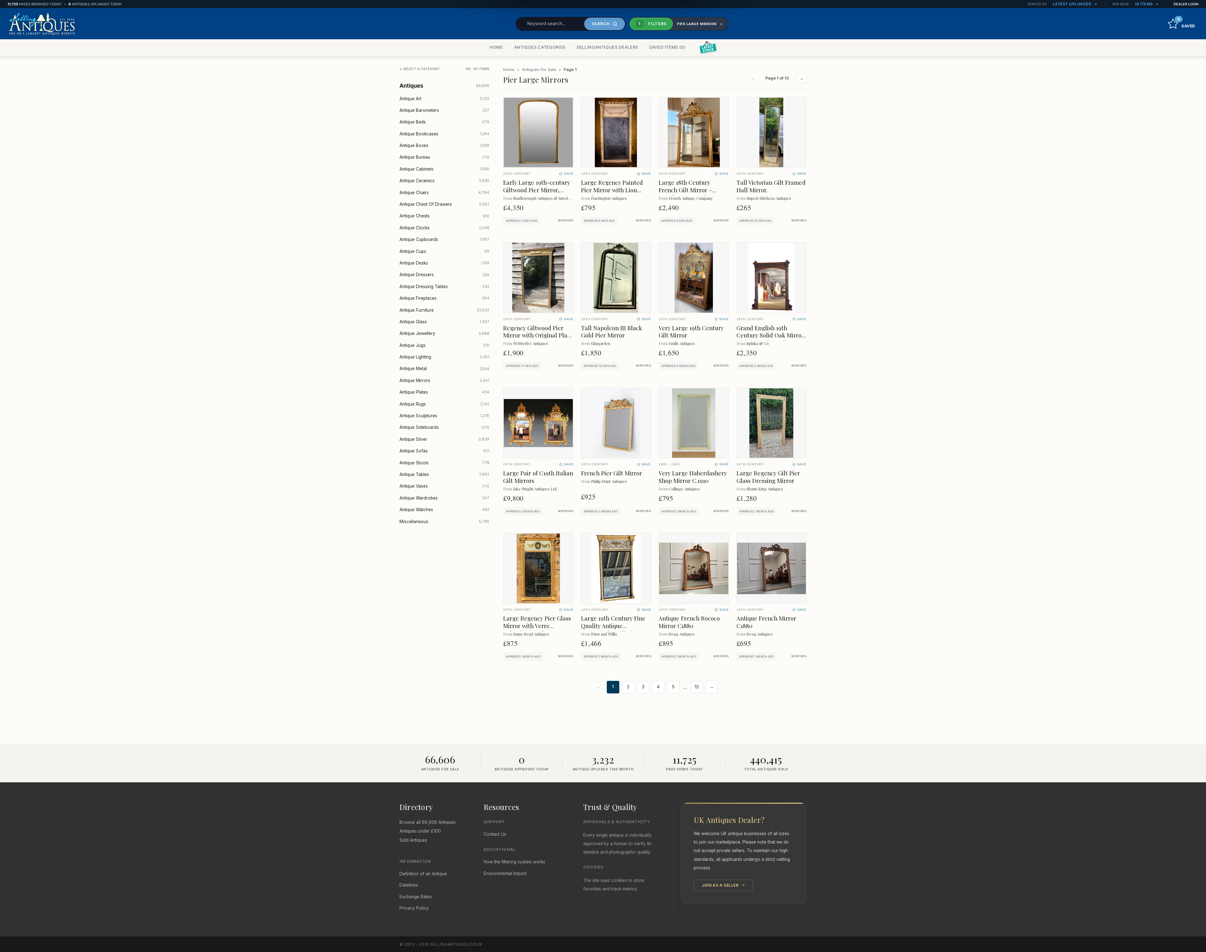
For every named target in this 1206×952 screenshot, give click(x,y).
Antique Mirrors (444, 380)
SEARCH (601, 23)
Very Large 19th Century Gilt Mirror (691, 331)
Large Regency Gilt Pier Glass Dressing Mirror (768, 476)
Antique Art (444, 98)
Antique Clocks (444, 227)
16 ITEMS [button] (1144, 4)
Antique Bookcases (444, 133)
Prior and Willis (604, 634)
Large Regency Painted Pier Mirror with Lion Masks (612, 189)
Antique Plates (444, 392)
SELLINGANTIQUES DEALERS (607, 47)
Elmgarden (600, 343)
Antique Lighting (444, 356)
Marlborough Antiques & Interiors (543, 198)
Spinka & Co (758, 343)
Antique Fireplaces (444, 298)
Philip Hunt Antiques (609, 481)
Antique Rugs (444, 404)
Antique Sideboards (444, 427)
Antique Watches (444, 509)
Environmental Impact (505, 873)
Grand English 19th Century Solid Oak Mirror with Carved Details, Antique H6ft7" (770, 339)
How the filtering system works (514, 861)
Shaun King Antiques (765, 488)
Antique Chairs (444, 192)
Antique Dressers (444, 274)
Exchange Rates (415, 896)
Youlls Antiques (682, 343)
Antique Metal (444, 368)
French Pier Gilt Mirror (611, 473)
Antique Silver (444, 439)
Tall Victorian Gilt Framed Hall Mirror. (771, 186)
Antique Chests (444, 215)
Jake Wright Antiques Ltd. (535, 488)
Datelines (408, 885)
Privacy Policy (414, 908)
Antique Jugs (444, 345)
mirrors (565, 220)
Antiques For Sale (539, 69)
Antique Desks (444, 262)
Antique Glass (444, 321)
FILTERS (652, 23)
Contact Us (495, 834)
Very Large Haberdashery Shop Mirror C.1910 (693, 476)
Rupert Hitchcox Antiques (769, 198)
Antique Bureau (444, 157)
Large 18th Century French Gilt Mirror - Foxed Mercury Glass (686, 189)
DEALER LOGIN (1186, 4)
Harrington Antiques (609, 198)
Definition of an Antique (423, 873)
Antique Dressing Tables (444, 286)
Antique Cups (444, 251)
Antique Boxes (444, 145)
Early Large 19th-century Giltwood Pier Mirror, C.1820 (536, 189)
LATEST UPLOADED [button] (1073, 4)
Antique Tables (444, 474)
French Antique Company (691, 198)
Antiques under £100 (420, 831)
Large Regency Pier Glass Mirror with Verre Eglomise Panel (537, 625)
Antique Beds (444, 121)
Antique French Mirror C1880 (766, 622)
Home (508, 69)
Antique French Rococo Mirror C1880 (689, 622)
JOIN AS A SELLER (721, 885)
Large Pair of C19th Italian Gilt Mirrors (538, 476)
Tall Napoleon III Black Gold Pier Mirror (611, 331)
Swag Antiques (682, 634)
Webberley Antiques (530, 343)
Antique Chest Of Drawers (444, 204)
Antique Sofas (444, 450)
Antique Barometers (444, 110)
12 (697, 686)
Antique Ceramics (444, 180)
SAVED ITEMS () (667, 47)
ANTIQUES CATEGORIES (540, 47)
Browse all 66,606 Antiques (427, 822)
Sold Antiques (413, 840)
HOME (496, 47)
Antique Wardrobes (444, 498)
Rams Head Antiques (531, 634)
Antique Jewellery (444, 333)
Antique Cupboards (444, 239)
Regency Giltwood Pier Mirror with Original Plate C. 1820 (538, 335)
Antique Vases (444, 486)
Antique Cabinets (444, 169)
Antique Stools (444, 462)
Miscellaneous (444, 521)
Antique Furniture (444, 310)
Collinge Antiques (684, 488)
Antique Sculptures (444, 415)
